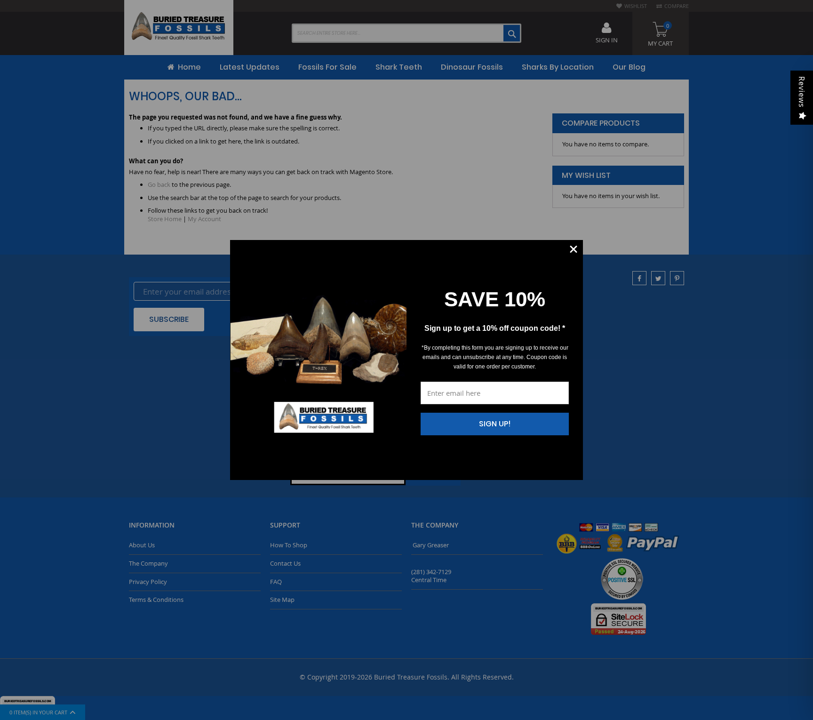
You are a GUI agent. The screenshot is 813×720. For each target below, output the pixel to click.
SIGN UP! (495, 423)
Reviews (802, 92)
